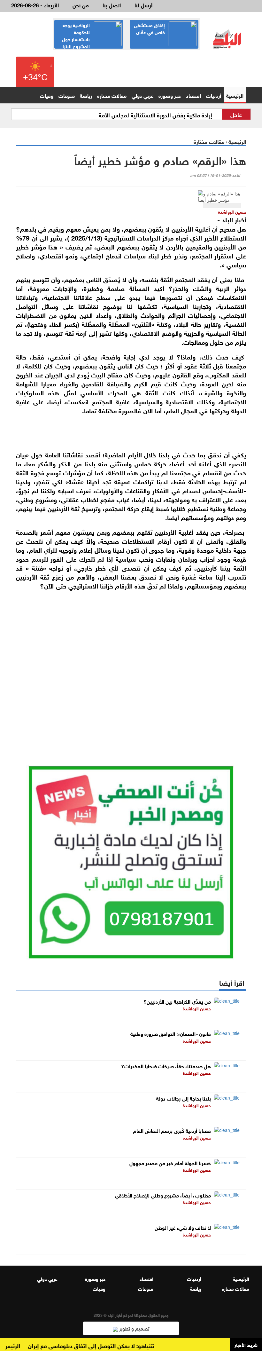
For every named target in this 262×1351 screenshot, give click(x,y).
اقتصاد (193, 95)
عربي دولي (142, 95)
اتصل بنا (112, 4)
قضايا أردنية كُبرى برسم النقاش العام (172, 1130)
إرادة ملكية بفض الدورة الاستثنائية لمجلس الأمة (155, 114)
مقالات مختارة (112, 95)
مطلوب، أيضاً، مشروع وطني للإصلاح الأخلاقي (163, 1194)
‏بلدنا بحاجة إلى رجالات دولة (183, 1098)
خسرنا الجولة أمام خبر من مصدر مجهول (170, 1162)
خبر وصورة (169, 95)
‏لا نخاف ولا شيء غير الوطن (183, 1227)
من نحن (81, 4)
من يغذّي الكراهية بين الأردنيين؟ (177, 1001)
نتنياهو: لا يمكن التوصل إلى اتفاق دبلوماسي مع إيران (102, 1345)
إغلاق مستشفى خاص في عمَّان (149, 28)
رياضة (86, 95)
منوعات (66, 95)
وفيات (46, 95)
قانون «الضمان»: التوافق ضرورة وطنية (170, 1033)
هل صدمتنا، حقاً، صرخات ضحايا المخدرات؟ (166, 1065)
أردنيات (213, 95)
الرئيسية (234, 95)
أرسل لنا (143, 4)
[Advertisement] (131, 668)
